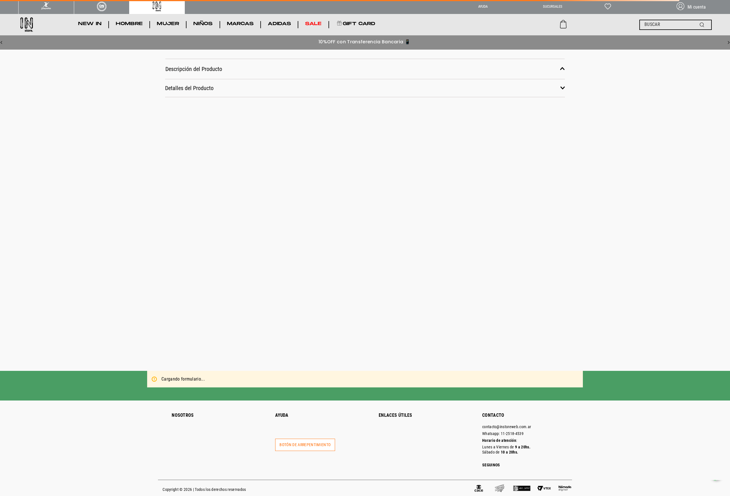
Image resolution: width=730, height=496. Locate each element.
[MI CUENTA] (693, 7)
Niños (103, 145)
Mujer (103, 134)
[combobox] (675, 25)
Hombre (105, 122)
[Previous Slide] (1, 42)
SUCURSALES (552, 6)
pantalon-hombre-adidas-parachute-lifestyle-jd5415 (407, 63)
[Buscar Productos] (703, 24)
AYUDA (483, 6)
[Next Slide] (728, 42)
